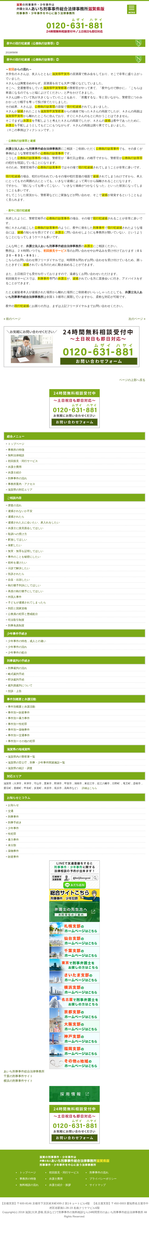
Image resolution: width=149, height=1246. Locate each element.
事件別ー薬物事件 (19, 729)
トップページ (16, 443)
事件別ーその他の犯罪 (21, 741)
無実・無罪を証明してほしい (25, 551)
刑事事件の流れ (17, 478)
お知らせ (13, 805)
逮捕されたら (16, 516)
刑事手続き (15, 822)
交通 (10, 810)
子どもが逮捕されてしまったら (27, 602)
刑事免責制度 (16, 625)
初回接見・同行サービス (23, 461)
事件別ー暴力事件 (19, 718)
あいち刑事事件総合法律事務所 (24, 1071)
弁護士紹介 (15, 472)
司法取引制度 (16, 619)
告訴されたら (16, 573)
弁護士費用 (15, 466)
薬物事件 (13, 850)
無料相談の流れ (29, 1184)
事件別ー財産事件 (19, 712)
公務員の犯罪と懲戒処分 (23, 614)
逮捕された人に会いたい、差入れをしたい (34, 522)
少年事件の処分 (17, 652)
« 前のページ (12, 318)
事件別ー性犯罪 (17, 723)
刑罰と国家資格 (17, 608)
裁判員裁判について (20, 685)
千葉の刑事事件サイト (18, 1076)
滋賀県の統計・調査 (20, 768)
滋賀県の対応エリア (20, 489)
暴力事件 (13, 839)
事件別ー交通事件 (19, 735)
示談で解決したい (19, 568)
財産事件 (13, 856)
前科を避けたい (17, 562)
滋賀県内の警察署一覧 (21, 756)
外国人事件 (15, 596)
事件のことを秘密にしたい (24, 556)
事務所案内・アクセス (21, 483)
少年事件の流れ (17, 646)
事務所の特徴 (16, 449)
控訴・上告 (15, 691)
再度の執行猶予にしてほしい (25, 591)
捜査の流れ (15, 505)
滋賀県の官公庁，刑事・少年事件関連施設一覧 (36, 762)
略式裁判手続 (16, 673)
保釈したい (15, 545)
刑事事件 (13, 816)
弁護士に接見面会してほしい (25, 528)
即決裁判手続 (16, 679)
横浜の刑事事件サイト (18, 1080)
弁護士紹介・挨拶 (60, 1184)
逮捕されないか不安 (20, 511)
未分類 (12, 845)
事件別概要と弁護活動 (21, 706)
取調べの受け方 (17, 534)
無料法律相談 (16, 455)
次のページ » (136, 318)
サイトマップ (97, 1184)
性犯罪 (12, 833)
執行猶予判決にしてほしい (24, 585)
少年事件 (13, 828)
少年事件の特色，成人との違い (27, 641)
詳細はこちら (89, 788)
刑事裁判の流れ (17, 668)
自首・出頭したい (19, 579)
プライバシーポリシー (103, 1178)
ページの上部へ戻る (132, 380)
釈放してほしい (17, 539)
